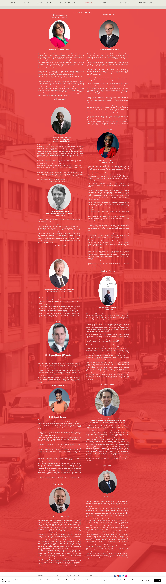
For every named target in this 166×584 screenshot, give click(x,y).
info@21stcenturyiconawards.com (98, 576)
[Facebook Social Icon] (115, 576)
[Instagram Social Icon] (126, 576)
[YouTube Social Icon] (118, 576)
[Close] (164, 580)
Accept (158, 581)
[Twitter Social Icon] (120, 576)
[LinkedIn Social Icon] (123, 576)
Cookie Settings (146, 581)
